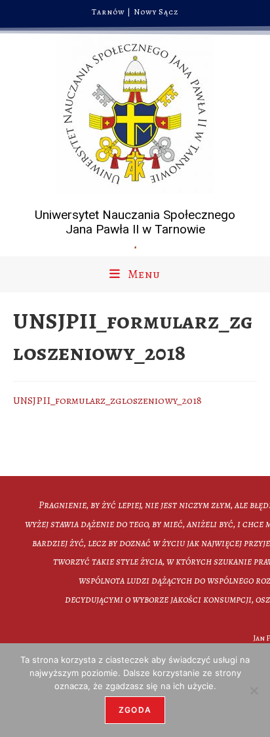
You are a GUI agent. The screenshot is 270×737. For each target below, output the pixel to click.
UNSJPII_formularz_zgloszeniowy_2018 (107, 400)
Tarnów (109, 12)
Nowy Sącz (156, 12)
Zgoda (135, 710)
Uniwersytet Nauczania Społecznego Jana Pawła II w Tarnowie (135, 222)
